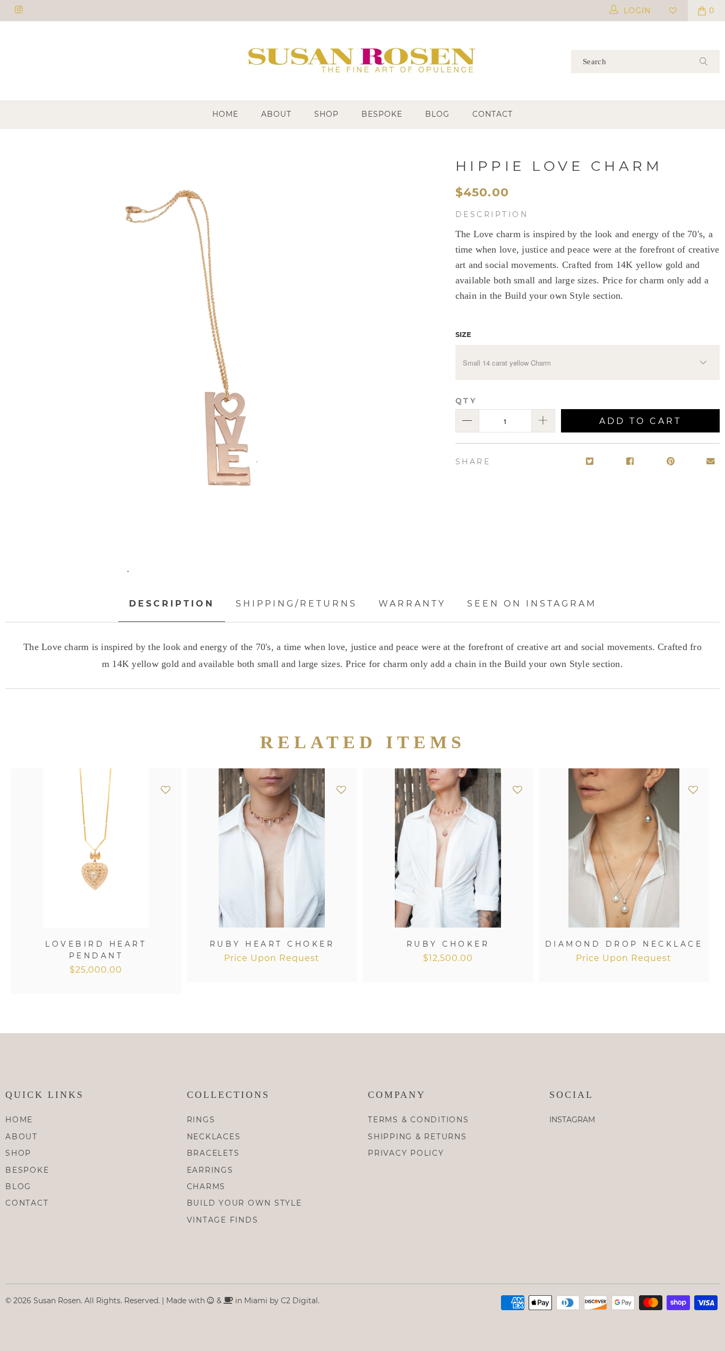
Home (225, 114)
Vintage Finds (222, 1220)
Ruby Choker (448, 848)
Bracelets (213, 1153)
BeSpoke (381, 114)
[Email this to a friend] (711, 462)
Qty (466, 400)
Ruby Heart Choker (272, 848)
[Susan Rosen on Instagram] (18, 10)
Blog (437, 114)
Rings (201, 1119)
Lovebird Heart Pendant (96, 848)
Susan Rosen (57, 1300)
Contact (492, 114)
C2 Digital (299, 1300)
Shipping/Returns (296, 604)
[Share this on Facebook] (630, 462)
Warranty (412, 604)
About (276, 114)
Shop (326, 114)
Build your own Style (244, 1203)
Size (463, 334)
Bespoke (27, 1170)
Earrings (210, 1170)
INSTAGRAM (572, 1119)
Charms (206, 1186)
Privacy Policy (406, 1153)
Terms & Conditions (418, 1119)
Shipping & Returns (417, 1136)
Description (171, 604)
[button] (165, 790)
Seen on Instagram (532, 604)
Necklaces (214, 1136)
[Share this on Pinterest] (670, 462)
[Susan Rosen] (363, 60)
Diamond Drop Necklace (624, 848)
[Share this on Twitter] (589, 462)
